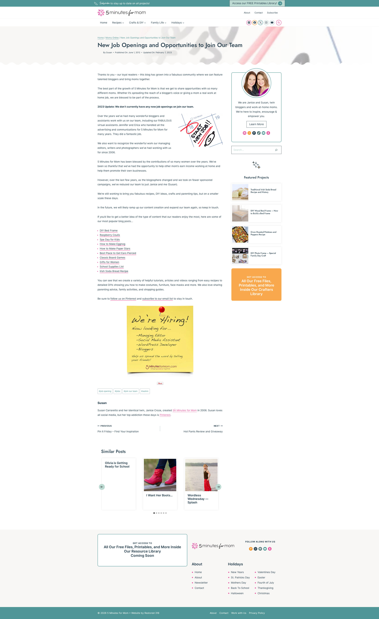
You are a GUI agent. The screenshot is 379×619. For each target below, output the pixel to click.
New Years (237, 572)
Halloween (237, 593)
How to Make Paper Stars (115, 248)
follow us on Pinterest (123, 298)
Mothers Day (238, 582)
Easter (261, 577)
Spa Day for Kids (110, 239)
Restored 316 (151, 612)
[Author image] (100, 52)
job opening (105, 391)
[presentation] (160, 475)
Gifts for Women (109, 262)
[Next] (218, 487)
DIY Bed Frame (109, 230)
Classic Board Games (112, 257)
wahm (144, 391)
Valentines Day (266, 572)
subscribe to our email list (157, 298)
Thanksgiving (265, 587)
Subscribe (272, 12)
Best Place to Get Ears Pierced (118, 253)
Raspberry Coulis (110, 234)
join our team (131, 391)
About (247, 12)
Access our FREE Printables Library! (254, 3)
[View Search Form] (278, 22)
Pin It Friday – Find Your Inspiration (118, 429)
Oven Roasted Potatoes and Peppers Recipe (263, 233)
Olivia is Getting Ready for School (117, 464)
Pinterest (165, 414)
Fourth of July (266, 582)
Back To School (240, 587)
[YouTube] (272, 22)
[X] (260, 22)
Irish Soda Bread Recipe (114, 271)
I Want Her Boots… (159, 495)
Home (103, 22)
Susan (109, 52)
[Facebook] (254, 22)
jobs (117, 391)
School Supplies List (112, 266)
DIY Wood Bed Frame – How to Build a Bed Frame (264, 212)
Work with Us (238, 612)
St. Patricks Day (240, 577)
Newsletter (201, 582)
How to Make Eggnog (112, 243)
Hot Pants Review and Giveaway (203, 429)
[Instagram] (266, 22)
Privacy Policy (257, 612)
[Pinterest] (248, 22)
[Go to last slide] (102, 487)
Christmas (264, 593)
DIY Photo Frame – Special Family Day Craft (263, 254)
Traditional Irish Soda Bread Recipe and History (263, 191)
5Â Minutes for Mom (185, 410)
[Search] (276, 150)
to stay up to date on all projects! (125, 3)
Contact (258, 12)
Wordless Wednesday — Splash (198, 499)
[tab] (154, 513)
